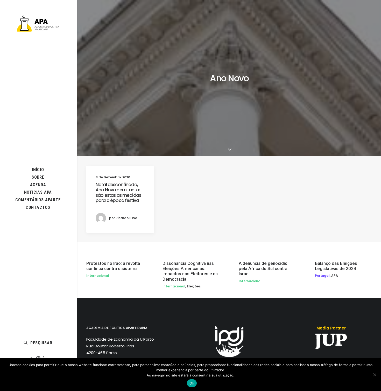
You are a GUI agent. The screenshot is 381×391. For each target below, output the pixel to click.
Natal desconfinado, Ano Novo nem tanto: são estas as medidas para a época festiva (118, 192)
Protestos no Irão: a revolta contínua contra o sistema (113, 266)
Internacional (97, 275)
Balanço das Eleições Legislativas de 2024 (336, 266)
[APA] (38, 23)
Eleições (194, 286)
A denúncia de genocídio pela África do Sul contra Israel (263, 269)
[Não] (374, 374)
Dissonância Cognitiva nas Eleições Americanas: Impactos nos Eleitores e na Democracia (190, 271)
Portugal (322, 275)
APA (334, 275)
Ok (191, 383)
